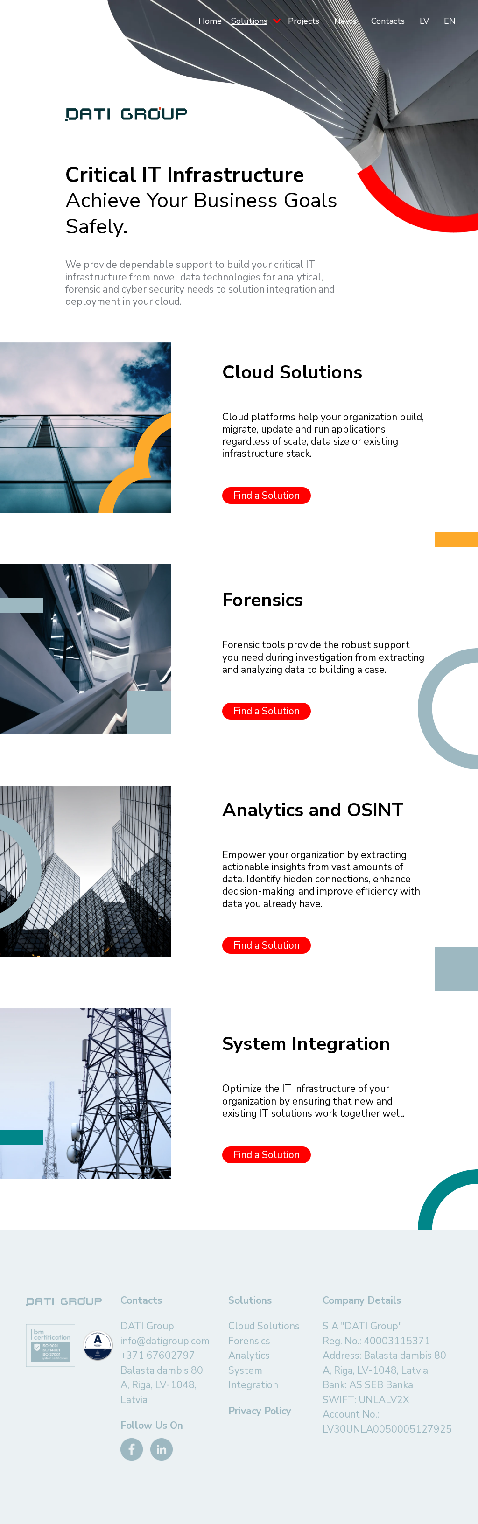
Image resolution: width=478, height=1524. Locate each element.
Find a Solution (266, 495)
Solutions (249, 21)
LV (424, 21)
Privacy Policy (259, 1411)
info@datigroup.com (165, 1341)
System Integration (253, 1378)
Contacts (388, 21)
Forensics (249, 1341)
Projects (303, 21)
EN (450, 21)
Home (210, 21)
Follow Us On (151, 1425)
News (345, 21)
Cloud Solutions (264, 1326)
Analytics (249, 1355)
